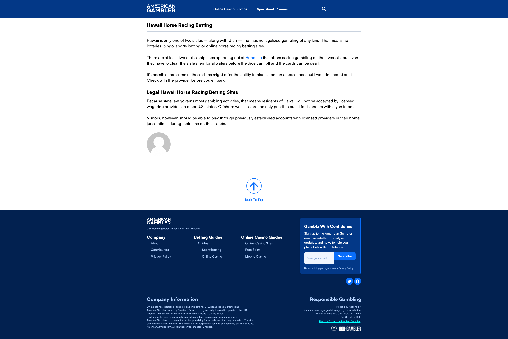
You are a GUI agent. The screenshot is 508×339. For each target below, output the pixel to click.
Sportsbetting (211, 250)
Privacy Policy (161, 256)
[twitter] (349, 281)
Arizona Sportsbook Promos (284, 20)
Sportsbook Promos (272, 9)
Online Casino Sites (259, 243)
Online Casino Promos (230, 9)
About (155, 243)
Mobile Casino (255, 256)
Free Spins (252, 250)
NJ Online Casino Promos (238, 20)
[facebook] (357, 281)
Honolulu (253, 57)
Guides (203, 243)
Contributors (160, 250)
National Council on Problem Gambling (340, 321)
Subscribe (345, 256)
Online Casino (212, 256)
